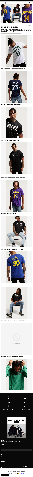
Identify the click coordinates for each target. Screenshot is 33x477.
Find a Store (3, 461)
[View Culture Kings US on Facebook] (25, 467)
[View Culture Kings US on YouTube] (30, 467)
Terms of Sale (14, 471)
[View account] (30, 2)
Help (1, 456)
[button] (31, 2)
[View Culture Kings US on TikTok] (23, 467)
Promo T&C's (23, 471)
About (2, 459)
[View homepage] (5, 3)
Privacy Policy (19, 471)
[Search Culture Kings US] (29, 2)
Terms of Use (10, 471)
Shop (2, 454)
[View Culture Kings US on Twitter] (28, 467)
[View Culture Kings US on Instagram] (27, 467)
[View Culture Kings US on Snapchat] (31, 467)
